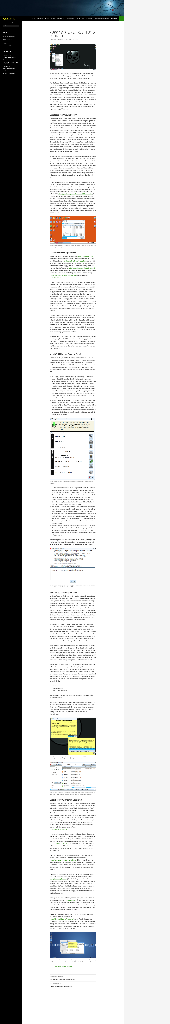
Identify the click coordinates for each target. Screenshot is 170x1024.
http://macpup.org (56, 277)
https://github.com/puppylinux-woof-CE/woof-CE (75, 194)
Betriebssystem (55, 29)
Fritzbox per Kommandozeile (10, 71)
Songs (53, 18)
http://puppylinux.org (85, 256)
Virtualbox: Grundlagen (9, 73)
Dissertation (70, 18)
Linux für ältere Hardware (9, 57)
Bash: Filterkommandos (9, 68)
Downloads (80, 18)
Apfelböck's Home (10, 19)
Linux (33, 18)
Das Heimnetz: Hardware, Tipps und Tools (62, 978)
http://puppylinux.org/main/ (59, 829)
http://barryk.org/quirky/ (58, 843)
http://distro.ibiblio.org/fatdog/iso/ (62, 919)
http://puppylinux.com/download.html (82, 268)
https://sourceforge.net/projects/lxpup (63, 275)
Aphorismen (60, 18)
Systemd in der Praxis (8, 59)
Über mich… (114, 18)
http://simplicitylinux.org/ (58, 879)
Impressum (89, 18)
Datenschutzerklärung (102, 18)
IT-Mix (47, 18)
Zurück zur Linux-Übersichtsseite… (61, 966)
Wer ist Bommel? (7, 55)
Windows (40, 18)
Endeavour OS (6, 66)
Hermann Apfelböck (72, 39)
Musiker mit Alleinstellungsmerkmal (61, 985)
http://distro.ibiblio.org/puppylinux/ (75, 261)
